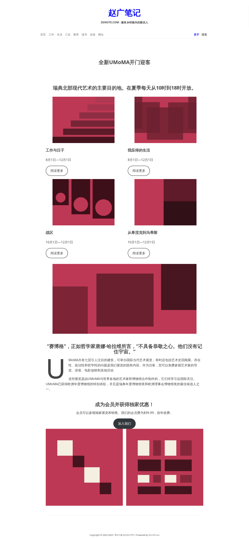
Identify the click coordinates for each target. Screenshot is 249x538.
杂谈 (92, 34)
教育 (76, 34)
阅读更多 (56, 170)
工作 (51, 34)
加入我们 (124, 423)
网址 (101, 34)
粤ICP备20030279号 (124, 534)
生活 (59, 34)
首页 (43, 34)
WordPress (154, 534)
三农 (67, 34)
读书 (84, 34)
